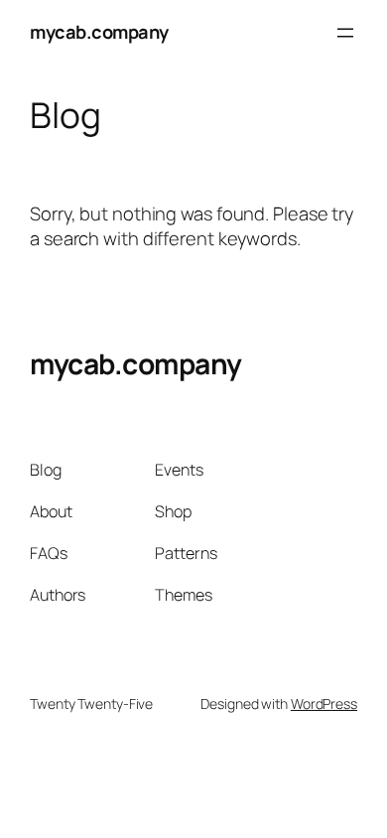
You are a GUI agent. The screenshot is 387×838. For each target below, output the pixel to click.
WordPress (324, 703)
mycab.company (99, 32)
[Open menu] (345, 33)
